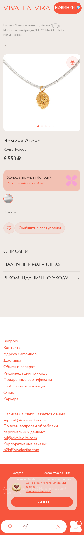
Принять (42, 501)
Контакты (12, 348)
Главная (9, 25)
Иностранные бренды (19, 30)
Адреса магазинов (20, 354)
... (55, 25)
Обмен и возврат (19, 367)
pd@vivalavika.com (20, 438)
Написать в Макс (19, 414)
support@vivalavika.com (25, 420)
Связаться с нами (50, 414)
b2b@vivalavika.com (21, 450)
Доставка (12, 361)
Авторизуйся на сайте (25, 183)
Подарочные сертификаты (28, 380)
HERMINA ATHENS (49, 30)
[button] (38, 126)
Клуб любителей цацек (25, 386)
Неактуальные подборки (33, 25)
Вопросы (11, 341)
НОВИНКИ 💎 (67, 7)
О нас (9, 393)
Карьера (11, 399)
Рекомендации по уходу (25, 373)
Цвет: (10, 212)
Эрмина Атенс (22, 141)
